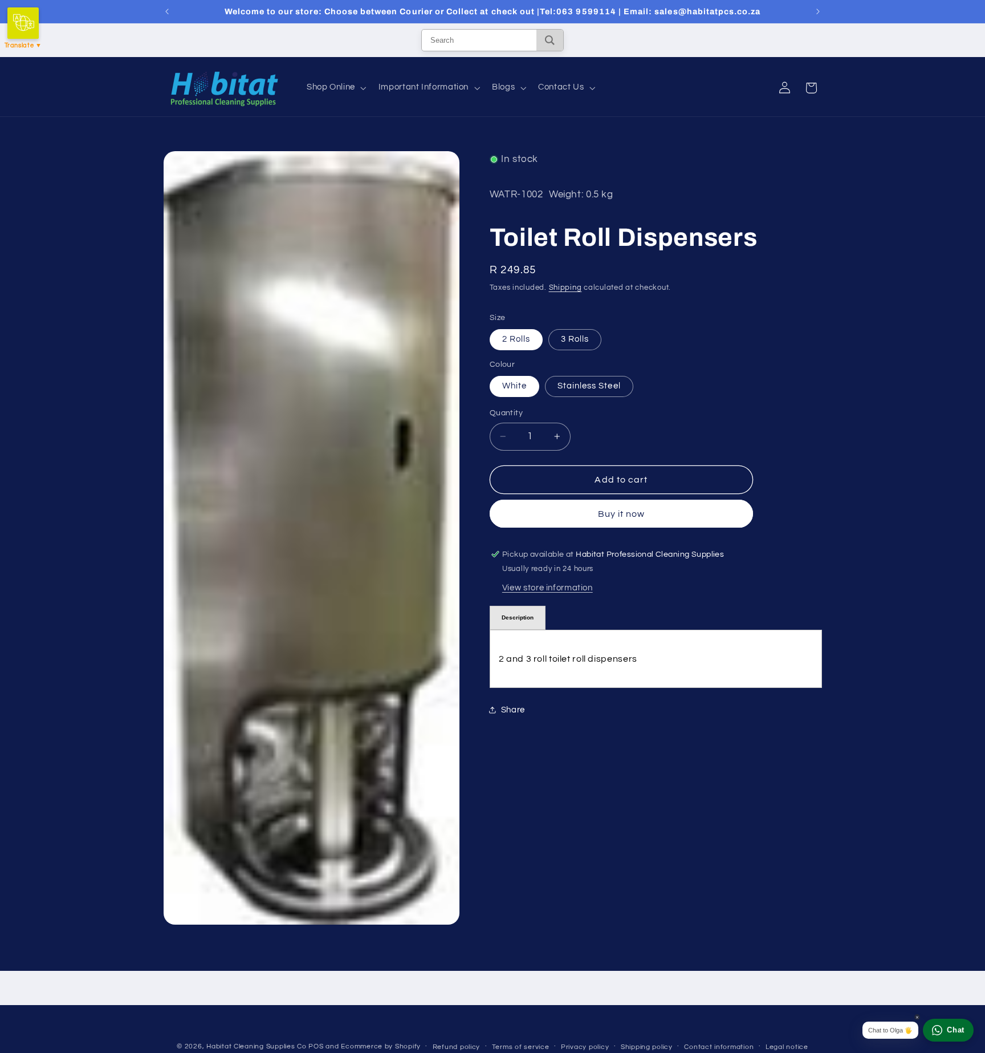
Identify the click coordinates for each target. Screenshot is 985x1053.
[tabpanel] (656, 659)
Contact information (719, 1047)
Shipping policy (647, 1047)
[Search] (549, 40)
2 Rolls (516, 339)
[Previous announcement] (167, 11)
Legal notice (787, 1047)
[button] (335, 87)
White (514, 386)
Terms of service (521, 1047)
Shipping (565, 287)
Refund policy (457, 1047)
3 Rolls (575, 339)
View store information (547, 587)
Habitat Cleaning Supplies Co (256, 1046)
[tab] (518, 618)
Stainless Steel (589, 386)
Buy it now (621, 514)
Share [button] (513, 710)
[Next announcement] (818, 11)
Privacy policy (585, 1047)
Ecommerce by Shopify (381, 1046)
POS (315, 1046)
